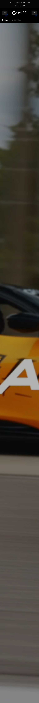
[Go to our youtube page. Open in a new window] (23, 5)
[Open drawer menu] (4, 13)
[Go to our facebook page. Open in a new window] (15, 5)
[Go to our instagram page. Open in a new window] (19, 5)
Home (6, 20)
